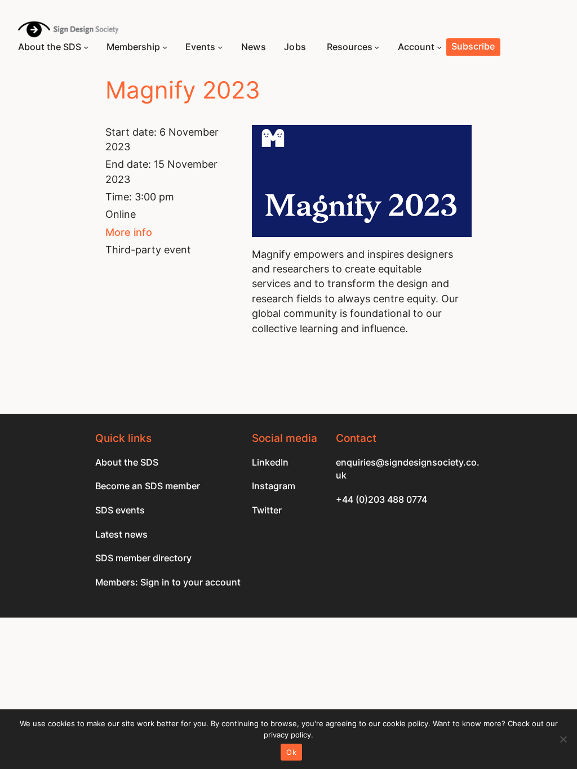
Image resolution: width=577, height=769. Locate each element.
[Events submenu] (220, 47)
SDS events (120, 510)
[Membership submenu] (164, 47)
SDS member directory (143, 558)
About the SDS (126, 462)
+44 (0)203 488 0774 (381, 499)
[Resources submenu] (376, 47)
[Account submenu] (439, 47)
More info (128, 232)
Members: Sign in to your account (168, 582)
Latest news (121, 534)
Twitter (267, 510)
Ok (291, 752)
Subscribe (473, 46)
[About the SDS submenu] (85, 47)
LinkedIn (270, 462)
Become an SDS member (147, 486)
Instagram (273, 486)
